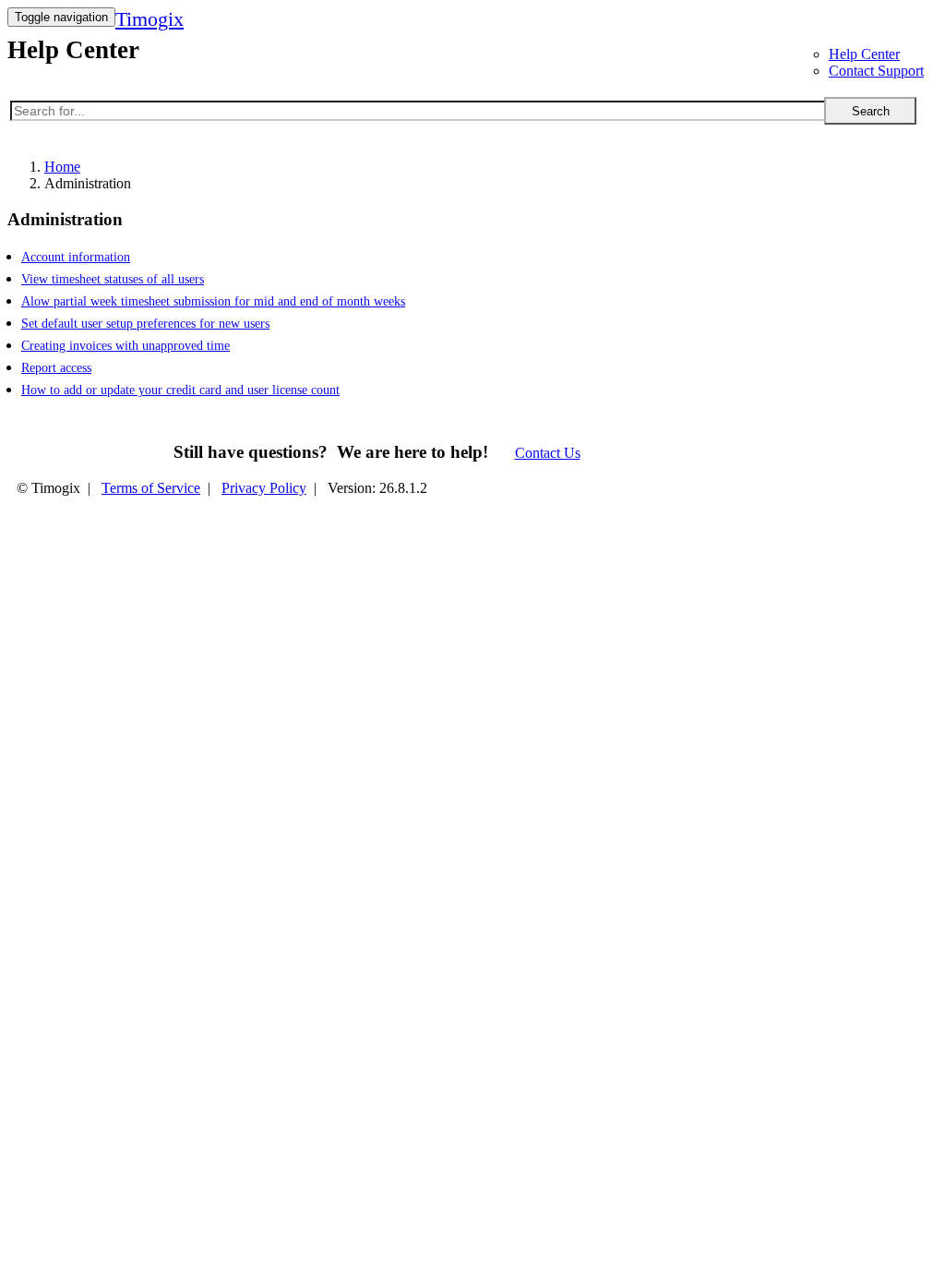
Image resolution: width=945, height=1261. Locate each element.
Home (62, 166)
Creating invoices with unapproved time (125, 346)
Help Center (864, 54)
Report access (56, 368)
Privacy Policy (263, 488)
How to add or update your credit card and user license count (180, 390)
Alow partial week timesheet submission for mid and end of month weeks (213, 301)
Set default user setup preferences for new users (145, 323)
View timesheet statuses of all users (112, 279)
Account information (75, 257)
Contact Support (876, 70)
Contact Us (547, 453)
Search (871, 111)
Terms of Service (151, 488)
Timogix (149, 18)
